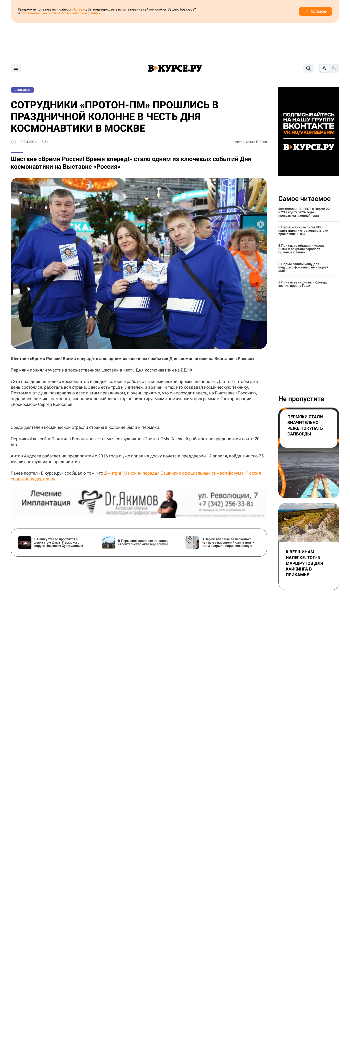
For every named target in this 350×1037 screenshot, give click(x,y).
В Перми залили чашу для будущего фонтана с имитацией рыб (303, 267)
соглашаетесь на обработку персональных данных (60, 13)
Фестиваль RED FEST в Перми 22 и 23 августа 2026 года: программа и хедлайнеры (304, 212)
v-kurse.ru (79, 9)
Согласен (319, 11)
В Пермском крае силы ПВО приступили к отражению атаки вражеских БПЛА (303, 231)
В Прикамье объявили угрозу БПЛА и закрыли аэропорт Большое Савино (301, 249)
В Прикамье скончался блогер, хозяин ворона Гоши (302, 284)
